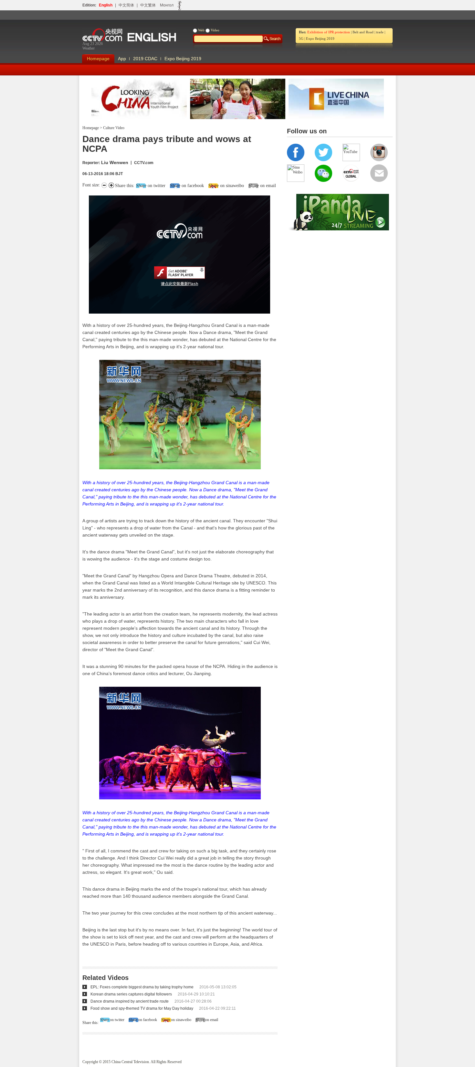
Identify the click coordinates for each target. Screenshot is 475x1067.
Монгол (167, 5)
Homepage (98, 58)
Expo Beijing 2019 (320, 38)
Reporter (90, 163)
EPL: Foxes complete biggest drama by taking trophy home (142, 987)
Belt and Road (363, 32)
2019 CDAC (145, 58)
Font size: (91, 185)
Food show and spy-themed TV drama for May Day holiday (141, 1008)
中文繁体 (148, 5)
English (105, 5)
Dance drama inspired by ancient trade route (129, 1001)
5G (301, 38)
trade (380, 32)
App (122, 58)
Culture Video (113, 128)
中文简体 (126, 5)
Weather (88, 48)
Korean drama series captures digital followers (131, 994)
